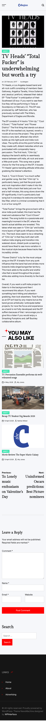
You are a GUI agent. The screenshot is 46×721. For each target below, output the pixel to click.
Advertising (10, 694)
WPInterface (11, 714)
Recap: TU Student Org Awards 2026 (18, 416)
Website (29, 594)
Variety (5, 51)
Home (8, 682)
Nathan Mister (22, 421)
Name (5, 583)
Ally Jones (20, 382)
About (8, 688)
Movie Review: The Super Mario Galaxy (20, 455)
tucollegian (24, 82)
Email (5, 594)
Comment (7, 551)
